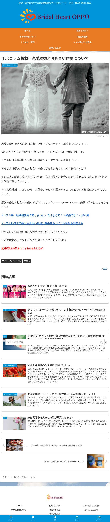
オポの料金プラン (19, 510)
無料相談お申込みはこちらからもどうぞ (22, 248)
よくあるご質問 (91, 510)
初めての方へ (55, 505)
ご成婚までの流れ (91, 505)
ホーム (19, 505)
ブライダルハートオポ (13, 261)
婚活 (28, 261)
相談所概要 (55, 510)
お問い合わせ (57, 514)
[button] (102, 342)
